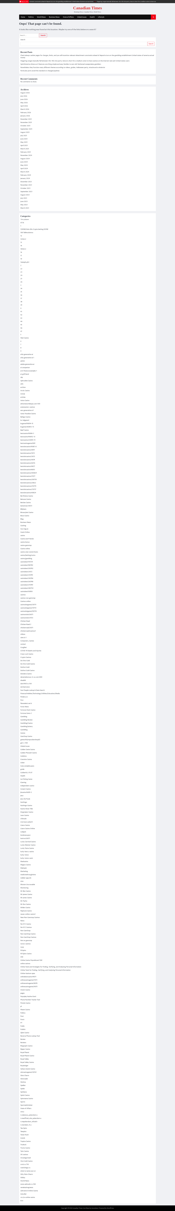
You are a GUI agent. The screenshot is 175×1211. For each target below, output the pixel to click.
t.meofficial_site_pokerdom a (30, 1118)
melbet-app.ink (25, 878)
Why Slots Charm (26, 1174)
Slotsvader (24, 1079)
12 (21, 236)
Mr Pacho (23, 901)
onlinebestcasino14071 (28, 977)
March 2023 (24, 208)
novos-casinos (25, 944)
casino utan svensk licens (29, 552)
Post (22, 1016)
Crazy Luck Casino (26, 654)
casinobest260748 (26, 582)
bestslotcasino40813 (27, 470)
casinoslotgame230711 (28, 605)
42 (21, 315)
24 (21, 275)
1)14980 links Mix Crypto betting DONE (34, 229)
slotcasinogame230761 (28, 1072)
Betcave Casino (25, 499)
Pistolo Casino (25, 1003)
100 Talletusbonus (26, 233)
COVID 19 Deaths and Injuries (30, 651)
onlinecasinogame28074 (28, 983)
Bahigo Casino (25, 417)
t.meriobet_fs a (25, 1125)
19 (21, 259)
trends (22, 1138)
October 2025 (25, 126)
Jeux (21, 796)
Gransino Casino (26, 759)
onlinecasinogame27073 (28, 980)
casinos (23, 595)
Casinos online (25, 601)
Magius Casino (25, 865)
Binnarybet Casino (26, 512)
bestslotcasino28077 (27, 466)
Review (22, 1039)
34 (21, 289)
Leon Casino (24, 815)
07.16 (22, 223)
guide (22, 769)
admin (22, 361)
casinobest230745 (26, 575)
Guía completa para (27, 766)
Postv (22, 1020)
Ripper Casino (25, 1049)
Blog (22, 519)
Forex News (24, 707)
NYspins (23, 950)
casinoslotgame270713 (28, 608)
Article (22, 394)
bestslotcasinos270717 (28, 489)
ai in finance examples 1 (28, 371)
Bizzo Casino (24, 516)
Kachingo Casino (26, 806)
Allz (21, 377)
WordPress (110, 1208)
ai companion (25, 368)
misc (22, 881)
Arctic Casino (25, 391)
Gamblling (24, 730)
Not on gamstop (26, 941)
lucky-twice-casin (26, 858)
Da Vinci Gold (25, 661)
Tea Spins (23, 1128)
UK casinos (24, 1155)
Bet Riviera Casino (26, 496)
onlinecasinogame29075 (28, 987)
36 (21, 295)
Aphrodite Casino (26, 381)
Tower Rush (24, 1135)
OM (21, 957)
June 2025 (24, 139)
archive (23, 387)
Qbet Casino (24, 1033)
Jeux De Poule (25, 799)
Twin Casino (24, 1151)
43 (21, 318)
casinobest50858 (26, 591)
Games (22, 733)
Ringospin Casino (26, 1046)
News (22, 921)
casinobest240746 (26, 578)
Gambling (23, 717)
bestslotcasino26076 (27, 463)
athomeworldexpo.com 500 (30, 404)
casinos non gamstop (27, 598)
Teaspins (23, 1132)
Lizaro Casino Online (27, 829)
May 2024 (24, 165)
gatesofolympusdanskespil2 (30, 740)
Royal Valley (24, 1059)
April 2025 (24, 146)
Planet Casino (25, 1010)
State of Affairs (68, 17)
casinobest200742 (26, 568)
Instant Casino (25, 789)
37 (21, 298)
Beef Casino (24, 430)
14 (21, 246)
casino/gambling (26, 559)
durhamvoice (25, 687)
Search (22, 40)
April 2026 (24, 106)
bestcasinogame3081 (27, 443)
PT (21, 1023)
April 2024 (24, 169)
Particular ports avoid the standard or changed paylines (40, 71)
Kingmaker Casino (26, 812)
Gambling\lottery (26, 727)
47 (21, 331)
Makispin (23, 868)
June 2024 (24, 162)
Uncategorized (25, 1158)
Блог (21, 1201)
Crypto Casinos (25, 657)
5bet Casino (24, 338)
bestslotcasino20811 (27, 450)
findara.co (24, 697)
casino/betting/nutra (27, 555)
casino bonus (25, 542)
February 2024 (25, 175)
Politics (31, 17)
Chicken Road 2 (25, 624)
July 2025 (23, 136)
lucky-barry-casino (27, 852)
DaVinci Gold (24, 667)
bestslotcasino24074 (27, 460)
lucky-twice (24, 855)
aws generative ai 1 (27, 410)
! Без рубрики (24, 219)
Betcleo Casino (25, 503)
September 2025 (26, 129)
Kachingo (23, 802)
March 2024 (24, 172)
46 (21, 328)
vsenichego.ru (25, 1168)
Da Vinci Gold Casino (27, 664)
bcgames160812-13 (27, 427)
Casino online (25, 549)
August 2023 (25, 195)
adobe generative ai (27, 364)
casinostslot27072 (26, 618)
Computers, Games (27, 641)
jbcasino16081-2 (26, 792)
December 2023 (26, 182)
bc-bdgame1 (24, 420)
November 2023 (26, 185)
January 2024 (25, 178)
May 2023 (24, 205)
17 (21, 256)
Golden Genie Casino (27, 750)
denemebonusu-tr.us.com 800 (31, 677)
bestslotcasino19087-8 (28, 447)
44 (21, 321)
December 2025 (26, 119)
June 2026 (24, 99)
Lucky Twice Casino (27, 848)
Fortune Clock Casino (27, 710)
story (22, 1112)
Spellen (23, 1085)
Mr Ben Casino (25, 891)
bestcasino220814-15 (27, 440)
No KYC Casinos (26, 927)
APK (21, 384)
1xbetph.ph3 (24, 262)
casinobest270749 (26, 585)
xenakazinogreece (26, 1187)
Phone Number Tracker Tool (30, 1000)
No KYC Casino (25, 924)
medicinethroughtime (28, 875)
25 (21, 279)
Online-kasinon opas (27, 973)
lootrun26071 (25, 838)
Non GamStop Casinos (28, 937)
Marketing (24, 871)
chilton (22, 634)
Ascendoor (95, 1208)
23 (21, 272)
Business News (54, 17)
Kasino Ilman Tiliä (26, 809)
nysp (22, 947)
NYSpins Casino (26, 954)
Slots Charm (24, 1076)
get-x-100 (24, 743)
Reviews (23, 1043)
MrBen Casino (25, 908)
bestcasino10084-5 (27, 433)
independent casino (27, 786)
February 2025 (25, 152)
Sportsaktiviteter (26, 1105)
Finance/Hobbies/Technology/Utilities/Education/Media (40, 694)
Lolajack (23, 832)
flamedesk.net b (26, 703)
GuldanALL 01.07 (26, 773)
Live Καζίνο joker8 (26, 822)
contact (23, 644)
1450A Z (23, 249)
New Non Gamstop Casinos (30, 917)
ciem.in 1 (23, 638)
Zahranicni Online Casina (29, 1191)
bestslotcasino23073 (27, 456)
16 (21, 252)
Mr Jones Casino (26, 898)
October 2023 (25, 188)
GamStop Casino (26, 736)
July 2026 (23, 96)
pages (22, 993)
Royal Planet (24, 1052)
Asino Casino (24, 401)
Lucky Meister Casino (27, 845)
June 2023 (24, 201)
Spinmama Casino (26, 1099)
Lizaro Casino (25, 825)
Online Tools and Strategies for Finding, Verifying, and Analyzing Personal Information (50, 967)
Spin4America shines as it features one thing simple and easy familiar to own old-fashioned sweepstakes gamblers (60, 64)
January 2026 (25, 116)
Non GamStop (25, 931)
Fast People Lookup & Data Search (32, 690)
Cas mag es (24, 529)
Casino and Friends (27, 539)
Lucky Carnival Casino (28, 842)
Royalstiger (24, 1066)
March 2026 (24, 109)
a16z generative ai (26, 354)
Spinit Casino (25, 1095)
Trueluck (23, 1145)
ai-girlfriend (24, 374)
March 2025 (24, 149)
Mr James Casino (26, 894)
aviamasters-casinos (27, 407)
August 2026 (25, 93)
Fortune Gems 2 (26, 713)
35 (21, 292)
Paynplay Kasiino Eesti (28, 997)
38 (21, 302)
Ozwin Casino (25, 990)
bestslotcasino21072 (27, 453)
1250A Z (23, 239)
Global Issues (81, 17)
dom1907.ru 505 (26, 684)
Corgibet (23, 647)
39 (21, 305)
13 (21, 242)
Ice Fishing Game (26, 779)
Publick (22, 1029)
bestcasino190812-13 (27, 437)
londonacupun (25, 835)
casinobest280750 (26, 588)
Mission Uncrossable (27, 885)
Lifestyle (101, 17)
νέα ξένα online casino (27, 1197)
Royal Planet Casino (27, 1056)
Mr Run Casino (25, 904)
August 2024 (25, 159)
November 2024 (26, 155)
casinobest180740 (26, 565)
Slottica (23, 1082)
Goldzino (23, 756)
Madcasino (24, 862)
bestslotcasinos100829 (28, 473)
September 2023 (26, 192)
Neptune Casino (26, 911)
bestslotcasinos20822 (28, 483)
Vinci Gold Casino (26, 1161)
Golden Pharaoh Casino (28, 753)
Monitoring (24, 888)
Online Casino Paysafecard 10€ (31, 960)
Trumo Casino (25, 1148)
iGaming (23, 782)
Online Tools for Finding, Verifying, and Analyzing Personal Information (45, 970)
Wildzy (22, 1178)
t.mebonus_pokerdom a (28, 1115)
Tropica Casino (25, 1141)
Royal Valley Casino (27, 1062)
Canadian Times (87, 8)
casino (22, 536)
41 (21, 312)
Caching (23, 526)
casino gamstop (26, 545)
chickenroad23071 (26, 628)
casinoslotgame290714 (28, 611)
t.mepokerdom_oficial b (28, 1122)
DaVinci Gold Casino (27, 671)
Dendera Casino (26, 674)
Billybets (23, 509)
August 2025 (25, 132)
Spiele (22, 1089)
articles (23, 397)
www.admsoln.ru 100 (28, 1184)
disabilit (23, 680)
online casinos (25, 964)
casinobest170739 (26, 562)
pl (21, 1006)
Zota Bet (23, 1194)
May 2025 (24, 142)
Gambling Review (26, 720)
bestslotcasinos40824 (28, 493)
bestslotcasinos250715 (28, 486)
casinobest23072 (26, 572)
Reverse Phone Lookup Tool (30, 1036)
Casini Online (25, 532)
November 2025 (26, 122)
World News (41, 17)
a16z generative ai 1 (27, 358)
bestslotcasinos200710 (28, 480)
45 (21, 325)
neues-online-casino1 (27, 914)
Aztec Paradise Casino (28, 414)
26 (21, 282)
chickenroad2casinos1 (28, 631)
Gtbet (22, 763)
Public (22, 1026)
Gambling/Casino (26, 723)
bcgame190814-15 (26, 424)
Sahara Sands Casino (27, 1069)
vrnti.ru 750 (24, 1164)
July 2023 (23, 198)
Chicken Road (25, 621)
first (21, 700)
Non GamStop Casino (28, 934)
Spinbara (23, 1092)
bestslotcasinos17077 (27, 476)
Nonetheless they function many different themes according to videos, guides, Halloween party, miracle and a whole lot (62, 67)
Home (23, 17)
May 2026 (24, 103)
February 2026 (25, 113)
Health (92, 17)
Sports (22, 1102)
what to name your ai (27, 1171)
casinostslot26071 (26, 615)
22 (21, 269)
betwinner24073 (26, 506)
